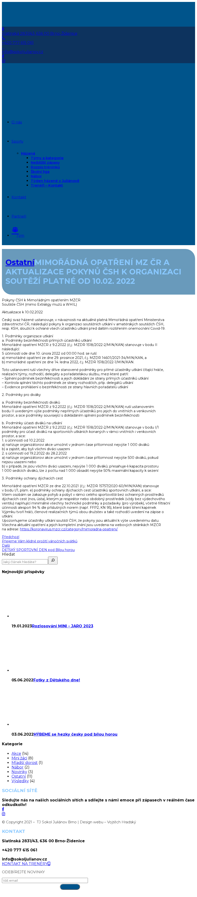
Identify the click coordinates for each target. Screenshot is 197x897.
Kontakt (19, 197)
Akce (16, 753)
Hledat (8, 554)
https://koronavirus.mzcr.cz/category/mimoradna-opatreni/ (69, 529)
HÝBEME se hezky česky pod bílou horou (75, 734)
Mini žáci (19, 758)
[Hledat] (53, 560)
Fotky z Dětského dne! (56, 680)
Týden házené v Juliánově (55, 180)
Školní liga (40, 171)
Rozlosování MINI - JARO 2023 (62, 626)
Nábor (36, 176)
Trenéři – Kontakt (47, 185)
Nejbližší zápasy (45, 162)
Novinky (19, 772)
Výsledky (20, 781)
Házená (28, 153)
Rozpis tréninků (45, 167)
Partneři (19, 216)
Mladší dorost (25, 762)
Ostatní (20, 262)
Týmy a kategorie (47, 158)
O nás (17, 122)
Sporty (17, 141)
